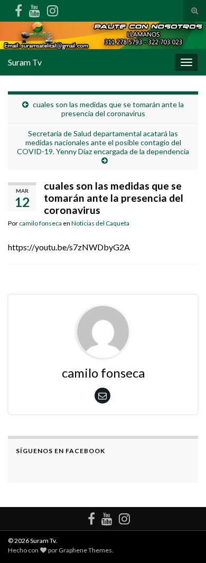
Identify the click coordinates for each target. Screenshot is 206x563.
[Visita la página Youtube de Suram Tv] (34, 8)
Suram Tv (25, 62)
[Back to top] (182, 539)
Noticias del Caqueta (100, 223)
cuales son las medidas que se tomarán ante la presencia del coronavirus (108, 109)
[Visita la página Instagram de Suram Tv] (52, 8)
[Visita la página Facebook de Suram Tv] (18, 8)
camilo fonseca (40, 223)
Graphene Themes (85, 550)
